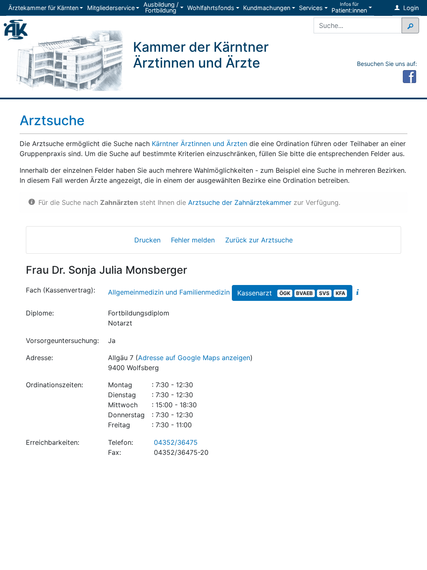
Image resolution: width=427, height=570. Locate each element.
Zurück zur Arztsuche (259, 240)
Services (311, 7)
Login (410, 7)
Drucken (147, 240)
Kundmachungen (266, 7)
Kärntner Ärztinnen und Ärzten (199, 143)
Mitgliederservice (111, 7)
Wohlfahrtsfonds (210, 7)
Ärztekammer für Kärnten (43, 7)
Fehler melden (193, 240)
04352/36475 (176, 442)
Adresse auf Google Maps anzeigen (194, 357)
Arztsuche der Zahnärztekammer (239, 202)
